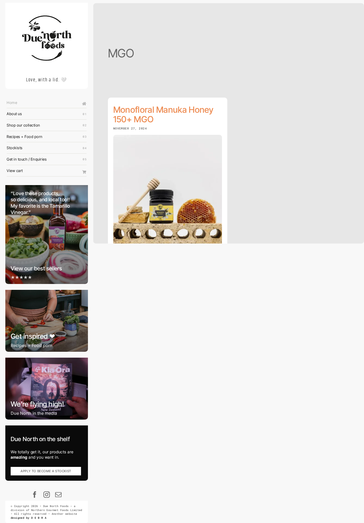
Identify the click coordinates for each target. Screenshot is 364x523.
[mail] (58, 494)
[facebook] (34, 494)
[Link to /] (84, 104)
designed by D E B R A (28, 518)
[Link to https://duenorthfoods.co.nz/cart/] (84, 172)
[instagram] (46, 494)
